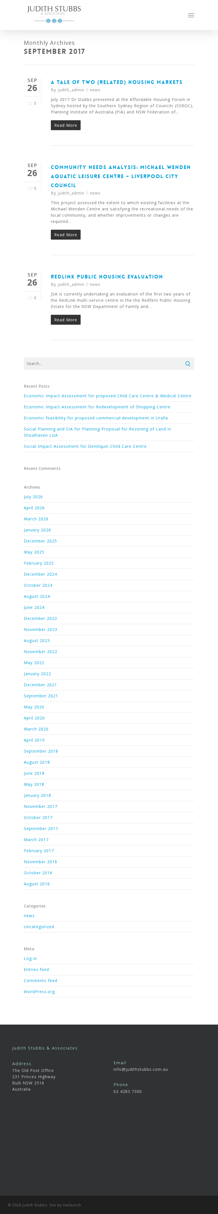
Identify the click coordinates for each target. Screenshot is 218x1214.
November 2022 (40, 651)
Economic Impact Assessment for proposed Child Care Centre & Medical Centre (108, 395)
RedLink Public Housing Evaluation (107, 276)
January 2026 (37, 530)
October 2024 (38, 585)
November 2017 (40, 806)
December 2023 (40, 618)
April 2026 (34, 507)
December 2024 (40, 574)
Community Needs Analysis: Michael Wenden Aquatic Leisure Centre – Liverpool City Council (121, 176)
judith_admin (71, 89)
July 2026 (33, 496)
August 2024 (37, 596)
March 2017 (36, 839)
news (95, 89)
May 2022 (34, 662)
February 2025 (39, 563)
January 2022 (37, 673)
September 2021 (41, 695)
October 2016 (38, 872)
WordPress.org (39, 991)
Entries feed (36, 969)
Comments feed (40, 980)
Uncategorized (39, 926)
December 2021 (40, 684)
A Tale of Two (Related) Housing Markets (117, 82)
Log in (30, 958)
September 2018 (41, 751)
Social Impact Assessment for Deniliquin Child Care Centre (85, 446)
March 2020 (36, 729)
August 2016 (37, 883)
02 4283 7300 (128, 1091)
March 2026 (36, 519)
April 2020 (34, 718)
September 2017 (41, 828)
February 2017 (39, 850)
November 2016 (40, 861)
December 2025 (40, 541)
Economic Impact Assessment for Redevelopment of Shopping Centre (97, 406)
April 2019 (34, 740)
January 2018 (37, 795)
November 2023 (40, 629)
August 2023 (37, 640)
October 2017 (38, 817)
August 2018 (37, 762)
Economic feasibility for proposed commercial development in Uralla (96, 418)
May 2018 (34, 784)
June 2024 (34, 607)
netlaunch (72, 1205)
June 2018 (34, 773)
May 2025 (34, 552)
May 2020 (34, 707)
